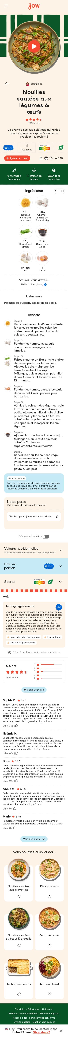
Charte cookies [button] (22, 1022)
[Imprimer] (46, 158)
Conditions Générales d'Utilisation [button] (34, 1009)
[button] (6, 5)
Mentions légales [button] (49, 1013)
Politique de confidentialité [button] (23, 1013)
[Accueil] (34, 6)
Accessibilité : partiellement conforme (34, 1017)
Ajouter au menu (19, 158)
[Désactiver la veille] (45, 537)
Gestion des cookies (44, 1022)
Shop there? (41, 1032)
